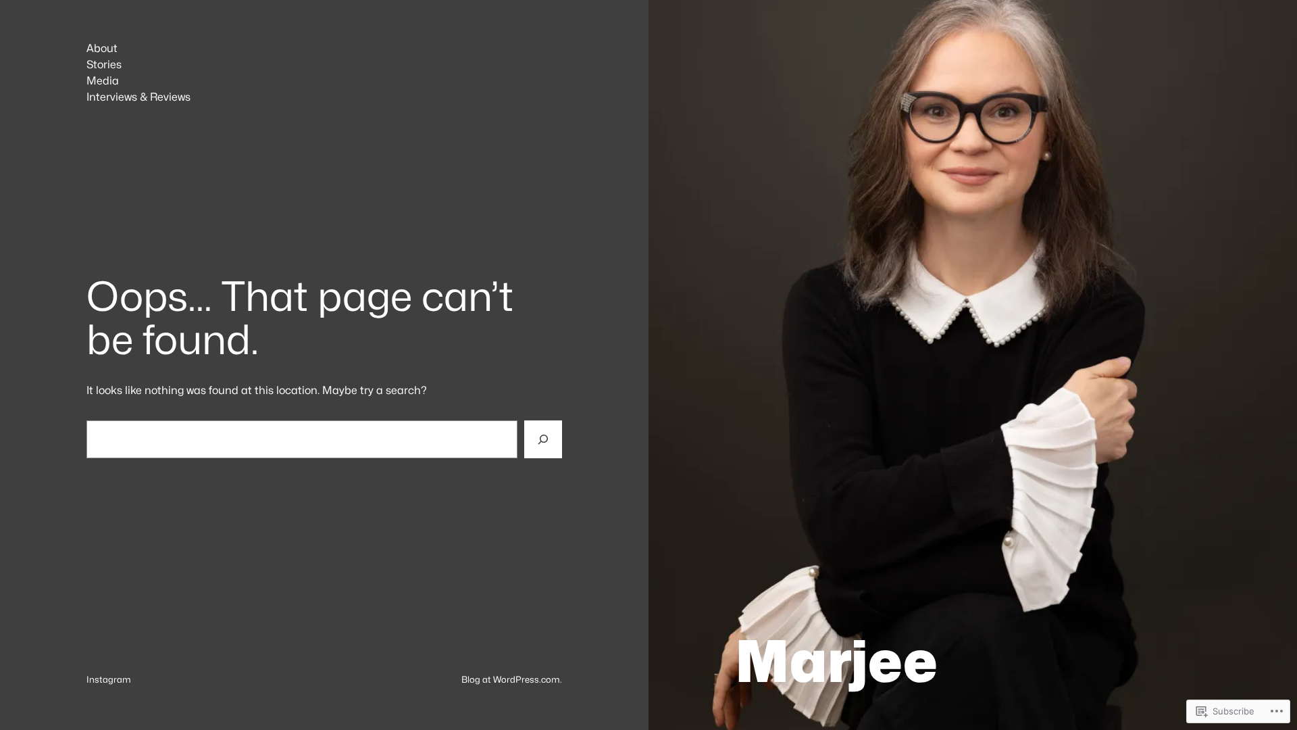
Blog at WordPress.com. (511, 679)
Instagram (108, 679)
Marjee (836, 661)
